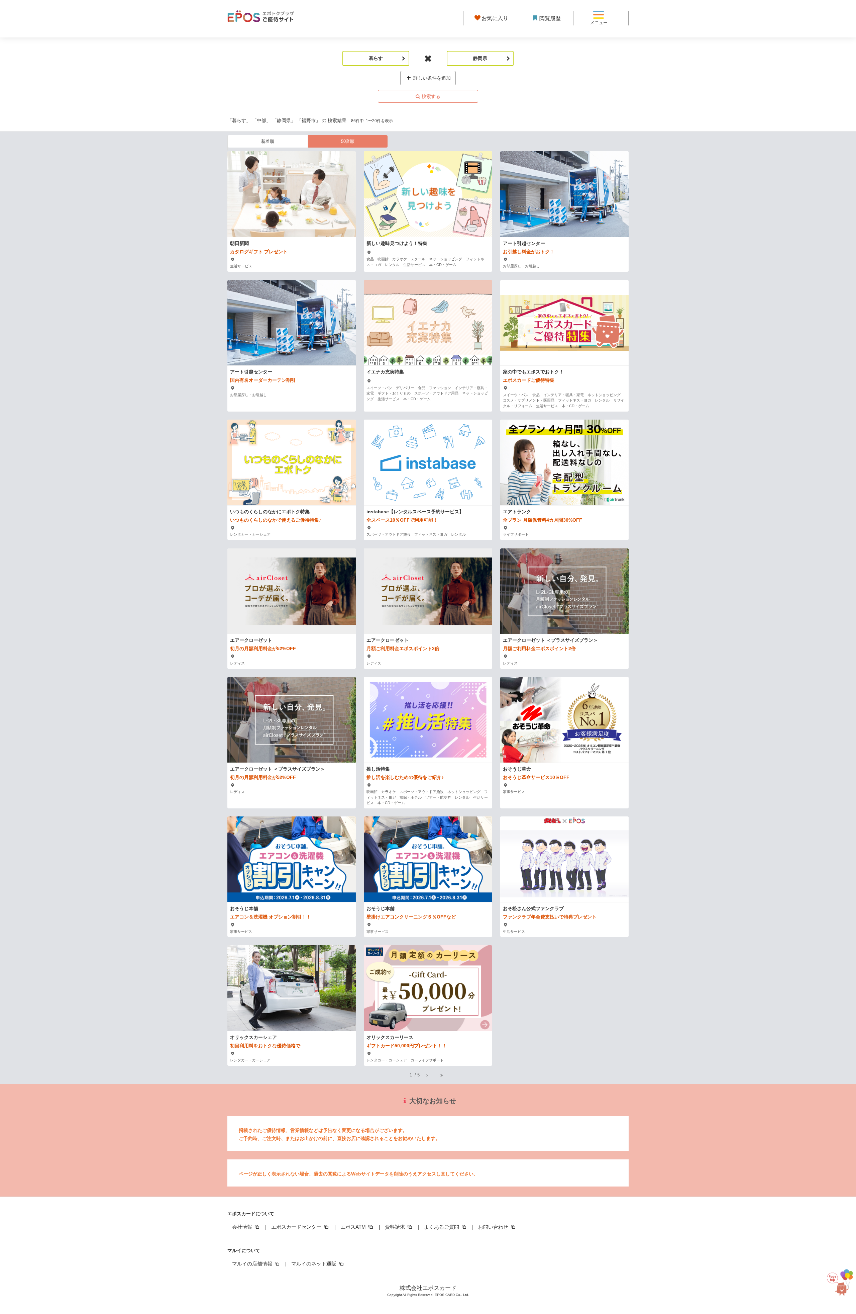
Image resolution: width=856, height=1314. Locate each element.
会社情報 (242, 1227)
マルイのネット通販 (314, 1263)
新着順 (267, 141)
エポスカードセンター (297, 1227)
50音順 (347, 141)
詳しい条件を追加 (431, 78)
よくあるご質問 (442, 1227)
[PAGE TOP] (837, 1281)
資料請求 (395, 1227)
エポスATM (353, 1227)
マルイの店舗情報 (253, 1263)
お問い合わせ (494, 1227)
